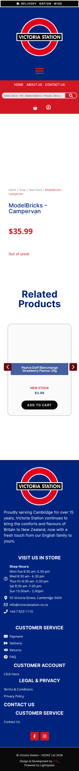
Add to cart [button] (39, 405)
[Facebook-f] (34, 736)
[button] (8, 367)
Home (12, 190)
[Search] (71, 95)
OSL (55, 761)
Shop (22, 190)
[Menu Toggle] (39, 71)
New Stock (35, 190)
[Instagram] (44, 736)
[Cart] (35, 108)
